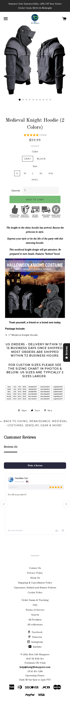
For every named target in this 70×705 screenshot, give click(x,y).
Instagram (37, 641)
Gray (27, 158)
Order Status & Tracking (35, 600)
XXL (51, 173)
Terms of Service (35, 609)
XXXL (35, 179)
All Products (35, 619)
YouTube (37, 646)
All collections (35, 624)
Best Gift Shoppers (39, 654)
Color (35, 151)
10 (50, 99)
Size (35, 166)
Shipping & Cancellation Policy (35, 582)
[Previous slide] (4, 504)
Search (35, 614)
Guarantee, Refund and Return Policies (35, 587)
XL (41, 173)
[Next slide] (66, 504)
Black (41, 158)
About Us (35, 577)
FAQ (35, 604)
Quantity (15, 190)
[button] (35, 135)
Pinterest (36, 637)
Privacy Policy (35, 572)
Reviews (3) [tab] (10, 446)
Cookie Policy (35, 592)
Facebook (36, 632)
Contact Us (35, 568)
